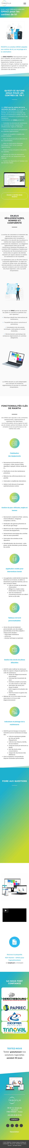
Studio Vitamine (17, 1145)
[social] (7, 1125)
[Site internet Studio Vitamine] (12, 1145)
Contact (14, 1119)
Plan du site (12, 1143)
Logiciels (7, 9)
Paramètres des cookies (21, 1143)
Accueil (2, 9)
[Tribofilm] (6, 3)
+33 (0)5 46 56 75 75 (14, 1115)
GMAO (15, 120)
